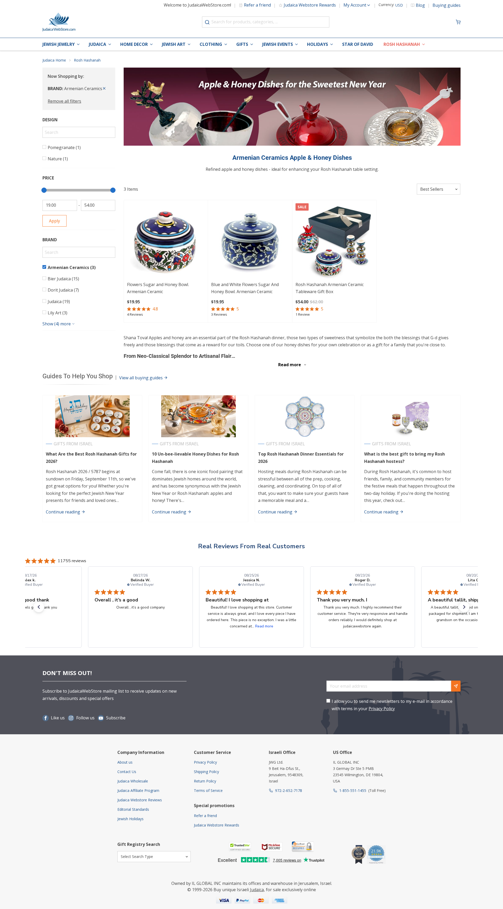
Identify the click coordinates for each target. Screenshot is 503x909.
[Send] (456, 686)
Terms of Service (208, 790)
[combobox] (266, 22)
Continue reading (63, 512)
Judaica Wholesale (132, 781)
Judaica (97, 44)
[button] (39, 607)
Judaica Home (54, 60)
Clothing (211, 44)
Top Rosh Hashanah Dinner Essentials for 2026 (301, 457)
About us (125, 762)
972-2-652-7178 (288, 790)
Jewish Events (277, 44)
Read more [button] (153, 626)
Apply (54, 221)
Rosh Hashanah (402, 44)
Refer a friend (257, 5)
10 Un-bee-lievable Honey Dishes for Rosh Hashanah (195, 457)
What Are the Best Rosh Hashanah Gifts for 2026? (91, 457)
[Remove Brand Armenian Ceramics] (104, 88)
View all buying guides (141, 378)
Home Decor (134, 44)
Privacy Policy (382, 708)
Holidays (317, 44)
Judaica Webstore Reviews (139, 799)
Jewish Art (173, 44)
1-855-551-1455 (352, 790)
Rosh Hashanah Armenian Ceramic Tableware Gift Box (330, 288)
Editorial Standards (133, 809)
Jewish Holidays (130, 818)
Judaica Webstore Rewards (310, 5)
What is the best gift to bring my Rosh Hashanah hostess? (404, 457)
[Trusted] (240, 846)
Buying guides (447, 5)
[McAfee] (271, 846)
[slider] (44, 190)
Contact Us (126, 771)
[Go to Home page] (58, 22)
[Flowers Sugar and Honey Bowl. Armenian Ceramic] (166, 242)
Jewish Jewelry (58, 44)
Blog (420, 5)
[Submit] (207, 22)
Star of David (357, 44)
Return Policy (205, 781)
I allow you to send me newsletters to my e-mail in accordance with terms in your (392, 704)
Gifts (242, 44)
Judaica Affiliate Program (138, 790)
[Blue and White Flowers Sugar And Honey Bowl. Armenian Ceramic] (250, 242)
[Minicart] (458, 22)
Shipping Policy (206, 771)
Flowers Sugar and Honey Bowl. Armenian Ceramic (158, 288)
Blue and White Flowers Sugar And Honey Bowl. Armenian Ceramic (245, 288)
